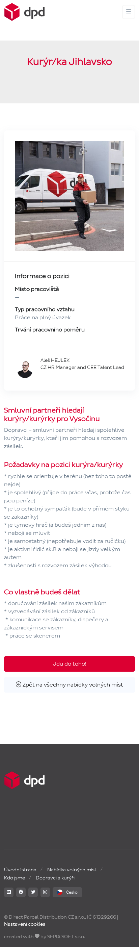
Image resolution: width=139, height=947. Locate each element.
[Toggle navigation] (128, 12)
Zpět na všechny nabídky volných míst (72, 684)
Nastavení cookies (24, 924)
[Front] (24, 12)
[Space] (24, 780)
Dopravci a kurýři (55, 878)
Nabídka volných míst (71, 870)
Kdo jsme (14, 878)
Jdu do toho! (69, 663)
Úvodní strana (20, 870)
